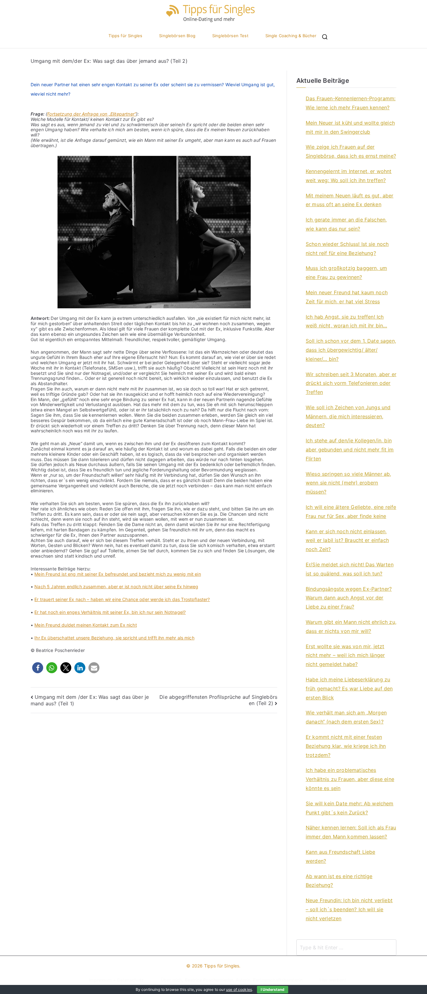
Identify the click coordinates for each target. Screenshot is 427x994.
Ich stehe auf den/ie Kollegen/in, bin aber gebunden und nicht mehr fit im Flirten (350, 449)
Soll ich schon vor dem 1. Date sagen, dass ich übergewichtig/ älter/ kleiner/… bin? (351, 350)
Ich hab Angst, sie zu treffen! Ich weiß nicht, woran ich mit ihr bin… (346, 321)
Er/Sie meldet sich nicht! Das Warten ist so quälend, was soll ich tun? (350, 569)
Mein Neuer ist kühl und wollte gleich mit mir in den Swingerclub (350, 127)
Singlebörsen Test (230, 35)
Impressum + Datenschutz (116, 979)
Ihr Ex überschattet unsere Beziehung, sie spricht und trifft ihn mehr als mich (114, 637)
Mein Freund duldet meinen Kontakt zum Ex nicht (85, 625)
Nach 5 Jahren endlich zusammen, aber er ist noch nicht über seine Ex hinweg (116, 586)
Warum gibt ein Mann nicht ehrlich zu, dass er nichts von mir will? (351, 626)
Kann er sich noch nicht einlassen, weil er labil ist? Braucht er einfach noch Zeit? (347, 540)
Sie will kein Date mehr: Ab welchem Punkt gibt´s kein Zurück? (350, 808)
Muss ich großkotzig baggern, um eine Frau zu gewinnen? (346, 272)
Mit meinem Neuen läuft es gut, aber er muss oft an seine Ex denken (350, 200)
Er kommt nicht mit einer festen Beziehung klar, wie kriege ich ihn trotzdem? (346, 746)
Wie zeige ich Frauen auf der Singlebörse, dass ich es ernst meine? (351, 151)
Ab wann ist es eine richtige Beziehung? (339, 880)
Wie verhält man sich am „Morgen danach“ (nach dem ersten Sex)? (346, 717)
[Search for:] (346, 947)
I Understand (272, 989)
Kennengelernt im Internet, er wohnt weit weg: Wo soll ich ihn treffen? (349, 175)
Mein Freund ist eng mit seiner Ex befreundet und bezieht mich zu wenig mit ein (117, 574)
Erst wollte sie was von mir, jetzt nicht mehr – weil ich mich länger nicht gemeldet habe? (345, 655)
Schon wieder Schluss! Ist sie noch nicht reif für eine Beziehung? (347, 248)
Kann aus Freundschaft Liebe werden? (340, 856)
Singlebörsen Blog (177, 35)
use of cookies (239, 989)
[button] (37, 667)
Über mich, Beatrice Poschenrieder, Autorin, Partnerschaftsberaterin (232, 979)
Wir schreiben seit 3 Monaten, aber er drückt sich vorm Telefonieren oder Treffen (351, 383)
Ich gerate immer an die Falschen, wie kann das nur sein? (346, 224)
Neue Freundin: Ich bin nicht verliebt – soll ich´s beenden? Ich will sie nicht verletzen (349, 909)
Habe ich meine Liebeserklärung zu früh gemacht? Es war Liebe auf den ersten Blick (349, 688)
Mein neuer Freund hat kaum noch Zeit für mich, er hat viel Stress (347, 297)
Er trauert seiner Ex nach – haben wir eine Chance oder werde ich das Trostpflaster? (122, 599)
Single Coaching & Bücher (291, 35)
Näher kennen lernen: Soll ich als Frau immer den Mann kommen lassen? (351, 832)
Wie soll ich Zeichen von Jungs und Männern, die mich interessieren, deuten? (348, 416)
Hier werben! (332, 979)
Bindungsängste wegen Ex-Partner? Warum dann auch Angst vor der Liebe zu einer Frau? (349, 598)
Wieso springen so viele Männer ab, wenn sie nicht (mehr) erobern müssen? (348, 483)
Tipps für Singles (125, 35)
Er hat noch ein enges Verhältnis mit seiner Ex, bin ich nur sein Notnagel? (110, 612)
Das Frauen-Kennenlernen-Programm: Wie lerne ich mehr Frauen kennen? (350, 103)
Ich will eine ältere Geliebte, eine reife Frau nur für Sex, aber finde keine (351, 511)
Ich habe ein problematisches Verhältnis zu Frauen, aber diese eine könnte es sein (350, 779)
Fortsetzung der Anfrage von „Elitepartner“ (91, 114)
